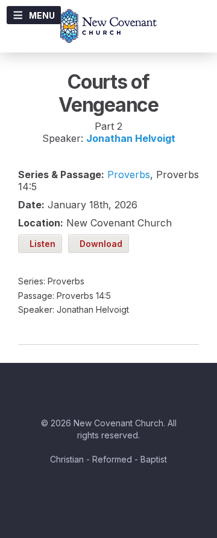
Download (98, 244)
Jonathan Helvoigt (130, 138)
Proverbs (128, 174)
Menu (42, 15)
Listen (40, 244)
